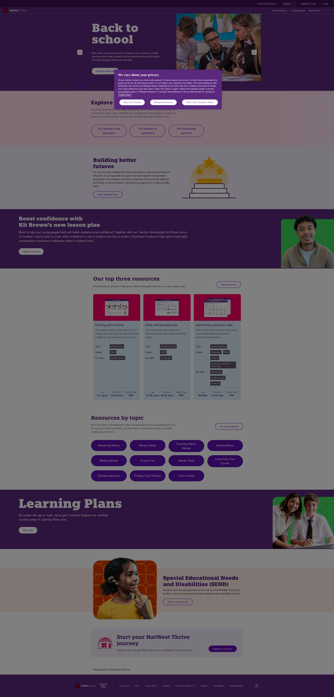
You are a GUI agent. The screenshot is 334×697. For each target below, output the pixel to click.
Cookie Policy (125, 95)
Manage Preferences (163, 102)
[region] (168, 89)
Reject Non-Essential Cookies (200, 102)
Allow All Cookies (132, 102)
